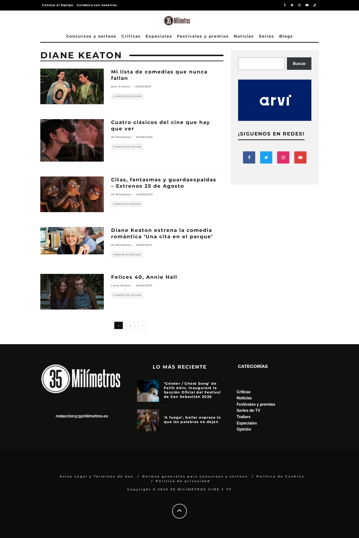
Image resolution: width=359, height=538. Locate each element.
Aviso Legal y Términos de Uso (97, 476)
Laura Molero (121, 285)
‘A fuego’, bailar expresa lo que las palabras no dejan (192, 419)
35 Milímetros (121, 137)
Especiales (159, 36)
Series (266, 36)
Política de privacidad (183, 481)
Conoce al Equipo (57, 5)
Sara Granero (120, 86)
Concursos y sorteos (91, 36)
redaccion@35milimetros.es (82, 416)
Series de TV (248, 410)
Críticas (131, 36)
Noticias (244, 36)
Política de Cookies (280, 476)
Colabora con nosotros (97, 5)
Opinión (244, 429)
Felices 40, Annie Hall (144, 277)
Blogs (286, 36)
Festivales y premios (203, 36)
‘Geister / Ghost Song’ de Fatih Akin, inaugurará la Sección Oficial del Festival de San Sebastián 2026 (192, 390)
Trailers (244, 416)
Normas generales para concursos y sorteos (195, 476)
